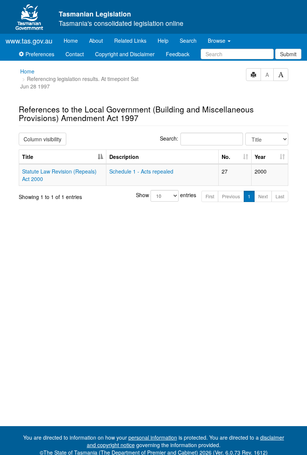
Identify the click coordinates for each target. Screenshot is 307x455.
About (96, 40)
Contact (75, 54)
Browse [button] (217, 40)
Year (260, 156)
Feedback (177, 54)
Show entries (153, 195)
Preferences (39, 54)
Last (280, 196)
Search (188, 40)
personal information (152, 437)
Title (27, 156)
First (210, 196)
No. (226, 156)
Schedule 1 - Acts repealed (141, 171)
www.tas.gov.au (29, 40)
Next (263, 196)
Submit (288, 54)
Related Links (130, 40)
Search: (169, 138)
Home (73, 40)
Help (163, 40)
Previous (231, 196)
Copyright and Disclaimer (125, 54)
